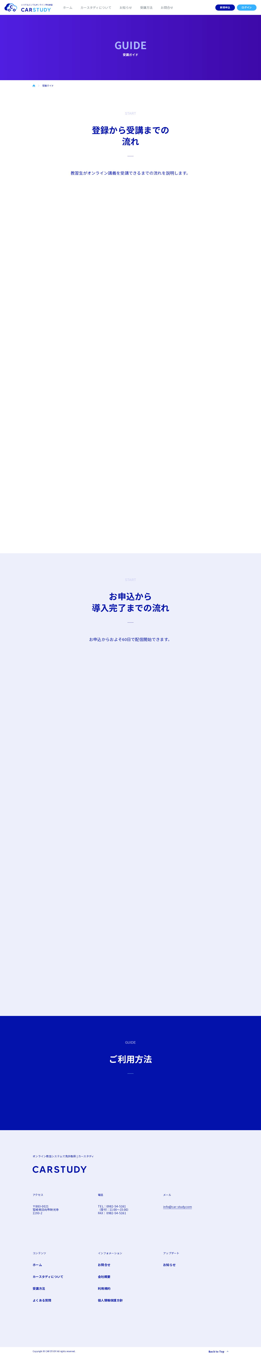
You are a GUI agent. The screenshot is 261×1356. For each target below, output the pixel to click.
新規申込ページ (62, 692)
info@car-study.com (177, 1207)
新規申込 (225, 7)
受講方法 (146, 7)
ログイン (247, 7)
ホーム (67, 7)
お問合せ (167, 7)
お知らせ (125, 7)
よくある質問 (42, 1300)
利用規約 (104, 1288)
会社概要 (104, 1276)
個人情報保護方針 (110, 1300)
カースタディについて (96, 7)
